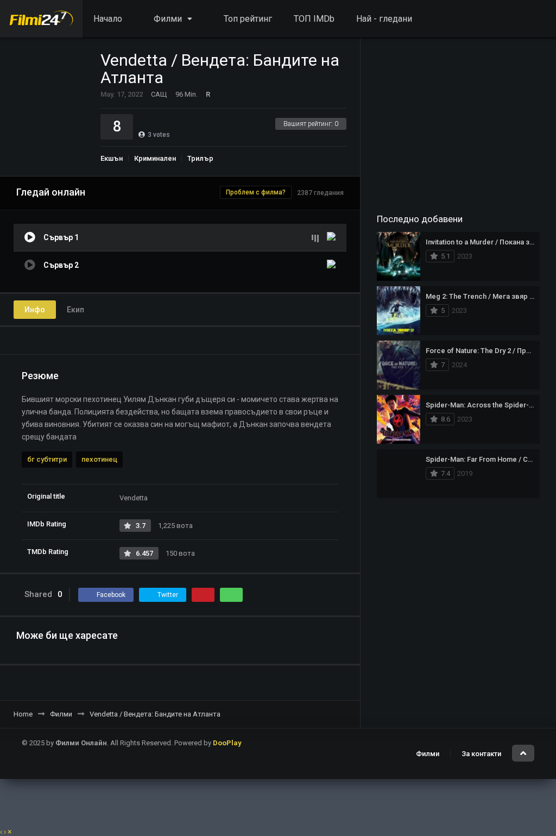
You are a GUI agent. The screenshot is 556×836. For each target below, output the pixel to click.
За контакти (481, 754)
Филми (427, 754)
